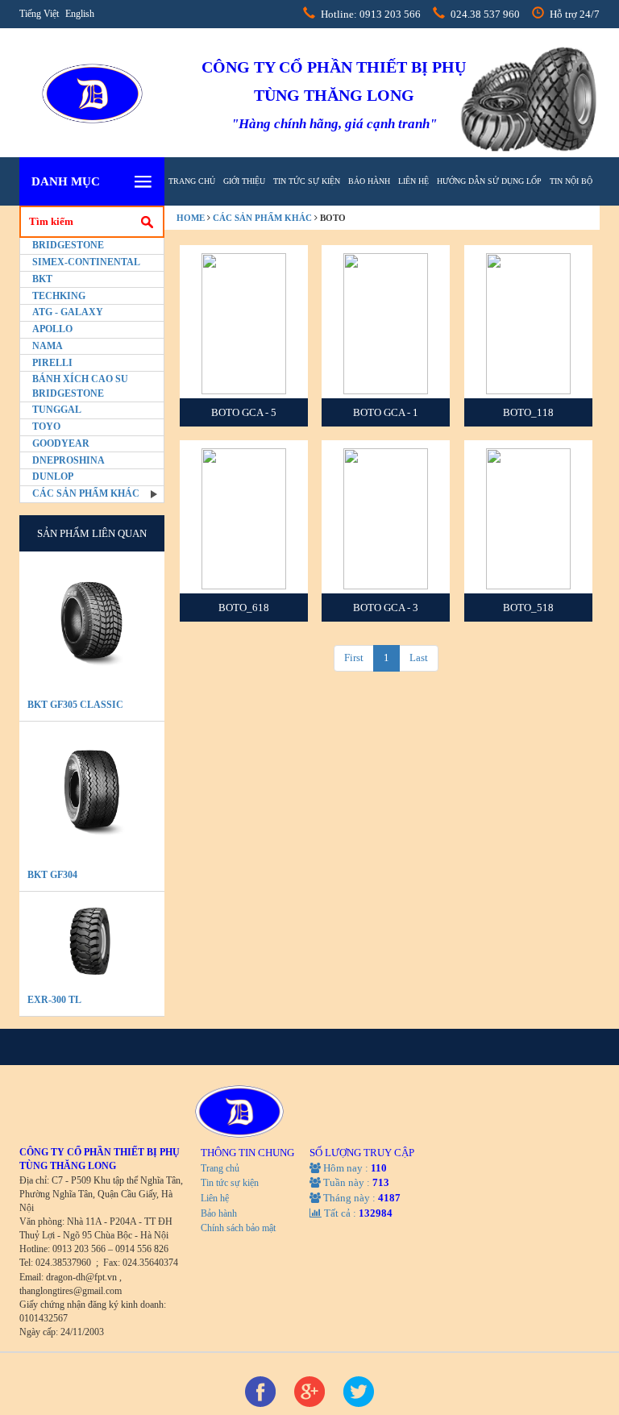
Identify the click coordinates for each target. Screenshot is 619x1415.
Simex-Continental (86, 262)
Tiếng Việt (39, 13)
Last (418, 657)
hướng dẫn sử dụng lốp (489, 181)
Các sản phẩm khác (262, 218)
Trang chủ (191, 181)
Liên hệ (413, 181)
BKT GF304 (52, 874)
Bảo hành (369, 181)
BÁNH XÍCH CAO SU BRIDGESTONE (80, 385)
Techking (58, 296)
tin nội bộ (571, 181)
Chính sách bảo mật (238, 1228)
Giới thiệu (244, 181)
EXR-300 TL (54, 999)
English (79, 13)
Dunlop (52, 476)
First (354, 657)
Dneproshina (68, 460)
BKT (42, 279)
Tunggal (56, 409)
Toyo (46, 426)
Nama (47, 346)
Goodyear (60, 443)
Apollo (52, 329)
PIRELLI (52, 362)
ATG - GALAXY (67, 312)
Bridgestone (68, 245)
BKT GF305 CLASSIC (75, 704)
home (191, 218)
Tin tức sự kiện (306, 181)
